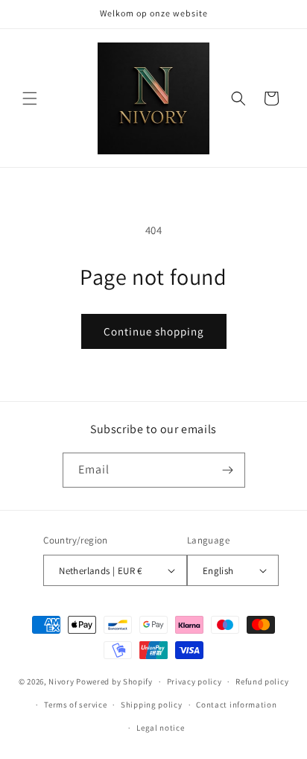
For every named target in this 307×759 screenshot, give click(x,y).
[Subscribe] (228, 470)
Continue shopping (154, 331)
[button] (29, 98)
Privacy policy (194, 681)
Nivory (61, 681)
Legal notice (160, 727)
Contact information (236, 704)
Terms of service (75, 704)
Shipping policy (152, 704)
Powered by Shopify (114, 681)
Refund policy (261, 681)
